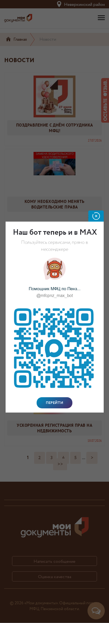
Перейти (54, 403)
